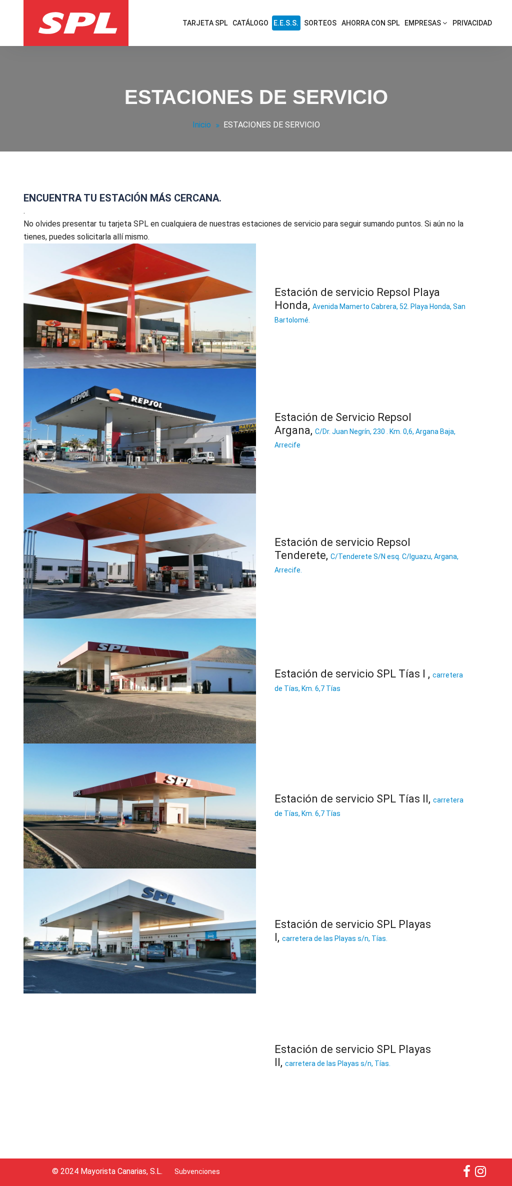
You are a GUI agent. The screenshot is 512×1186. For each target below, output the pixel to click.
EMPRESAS (423, 23)
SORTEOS (320, 23)
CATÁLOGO (250, 23)
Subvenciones (197, 1172)
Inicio (201, 125)
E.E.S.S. (286, 23)
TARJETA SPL (205, 23)
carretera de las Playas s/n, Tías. (335, 938)
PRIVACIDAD (472, 23)
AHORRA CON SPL (371, 23)
